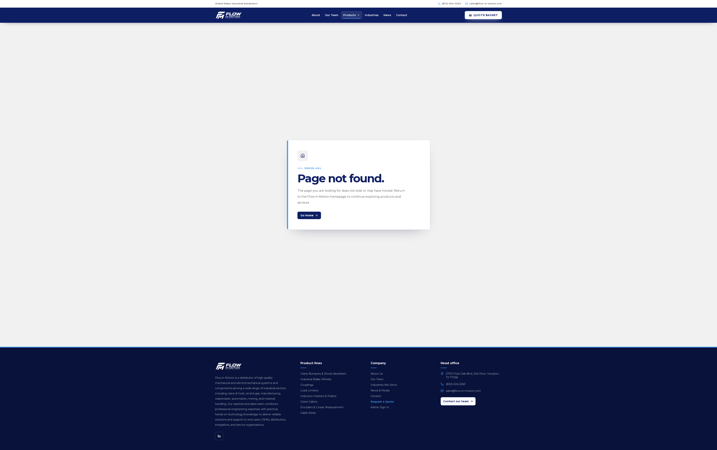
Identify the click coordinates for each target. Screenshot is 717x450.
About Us (377, 373)
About (316, 15)
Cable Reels (308, 413)
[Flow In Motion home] (234, 15)
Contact (401, 15)
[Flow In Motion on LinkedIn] (219, 436)
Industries (372, 15)
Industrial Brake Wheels (315, 379)
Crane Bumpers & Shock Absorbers (323, 373)
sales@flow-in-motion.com (485, 3)
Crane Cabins (308, 401)
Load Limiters (309, 390)
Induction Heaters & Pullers (318, 396)
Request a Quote (382, 401)
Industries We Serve (384, 385)
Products (349, 15)
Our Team (331, 15)
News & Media (380, 390)
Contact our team (456, 401)
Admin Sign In (380, 407)
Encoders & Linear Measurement (322, 407)
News (387, 15)
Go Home (307, 215)
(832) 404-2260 (451, 3)
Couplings (306, 385)
